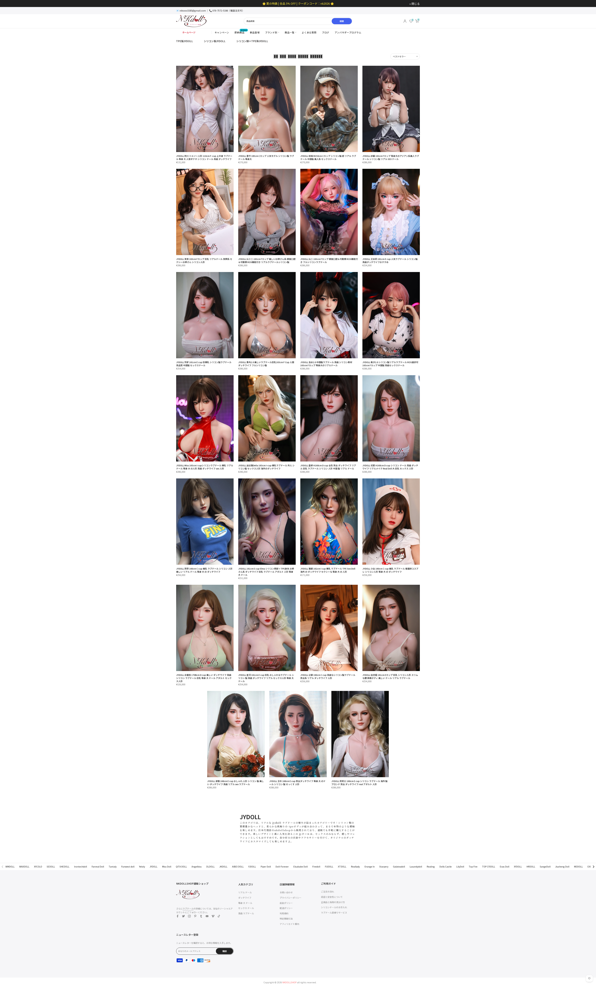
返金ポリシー (286, 902)
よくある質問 (309, 32)
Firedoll (316, 866)
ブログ (325, 32)
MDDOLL (578, 866)
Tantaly (113, 866)
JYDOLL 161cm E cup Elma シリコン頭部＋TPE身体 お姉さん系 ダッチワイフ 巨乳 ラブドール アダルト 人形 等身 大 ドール (266, 571)
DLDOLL (210, 866)
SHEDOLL (64, 866)
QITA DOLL (181, 866)
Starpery (383, 866)
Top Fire (473, 866)
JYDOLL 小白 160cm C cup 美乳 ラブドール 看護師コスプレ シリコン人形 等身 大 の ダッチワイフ (390, 570)
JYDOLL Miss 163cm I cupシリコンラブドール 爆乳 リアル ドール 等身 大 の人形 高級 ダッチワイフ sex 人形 (204, 467)
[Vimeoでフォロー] (213, 916)
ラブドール (188, 908)
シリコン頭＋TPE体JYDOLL (252, 41)
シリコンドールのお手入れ (334, 907)
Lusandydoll (416, 866)
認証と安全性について (332, 896)
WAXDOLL (24, 866)
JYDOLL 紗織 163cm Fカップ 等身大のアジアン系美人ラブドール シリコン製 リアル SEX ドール (390, 157)
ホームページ (188, 32)
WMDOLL (10, 866)
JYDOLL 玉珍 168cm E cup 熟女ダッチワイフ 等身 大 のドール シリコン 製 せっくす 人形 (297, 783)
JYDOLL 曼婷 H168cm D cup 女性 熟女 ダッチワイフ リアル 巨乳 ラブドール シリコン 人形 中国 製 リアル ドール (328, 467)
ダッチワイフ (244, 897)
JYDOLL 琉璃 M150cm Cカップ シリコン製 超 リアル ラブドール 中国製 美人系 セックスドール (328, 157)
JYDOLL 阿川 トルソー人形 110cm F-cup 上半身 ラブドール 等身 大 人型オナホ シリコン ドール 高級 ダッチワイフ (204, 157)
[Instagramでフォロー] (189, 916)
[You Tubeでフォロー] (207, 916)
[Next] (593, 867)
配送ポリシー (286, 908)
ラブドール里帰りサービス (334, 912)
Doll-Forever (282, 866)
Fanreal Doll (98, 866)
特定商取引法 (286, 918)
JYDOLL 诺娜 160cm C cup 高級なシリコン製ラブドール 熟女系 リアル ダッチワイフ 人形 (327, 676)
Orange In (369, 866)
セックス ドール (246, 908)
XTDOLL (342, 866)
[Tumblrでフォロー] (201, 916)
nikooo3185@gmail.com (193, 10)
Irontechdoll (80, 866)
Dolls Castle (445, 866)
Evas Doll (504, 866)
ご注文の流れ (327, 891)
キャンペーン (222, 32)
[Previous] (2, 867)
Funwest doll (127, 866)
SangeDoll (545, 866)
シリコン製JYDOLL (215, 41)
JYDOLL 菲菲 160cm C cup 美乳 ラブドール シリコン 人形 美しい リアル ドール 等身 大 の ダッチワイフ (204, 570)
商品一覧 (289, 32)
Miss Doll (166, 866)
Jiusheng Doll (562, 866)
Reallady (355, 866)
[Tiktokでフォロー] (218, 916)
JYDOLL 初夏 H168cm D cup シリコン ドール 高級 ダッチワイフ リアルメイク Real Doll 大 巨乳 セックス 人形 (390, 467)
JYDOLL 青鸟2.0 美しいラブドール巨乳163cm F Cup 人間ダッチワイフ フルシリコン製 (266, 364)
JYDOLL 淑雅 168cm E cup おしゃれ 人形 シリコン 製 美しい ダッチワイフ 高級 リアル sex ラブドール (235, 783)
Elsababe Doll (300, 866)
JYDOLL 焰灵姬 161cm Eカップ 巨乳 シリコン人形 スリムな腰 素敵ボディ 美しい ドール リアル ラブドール (390, 676)
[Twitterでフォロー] (183, 916)
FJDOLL (252, 866)
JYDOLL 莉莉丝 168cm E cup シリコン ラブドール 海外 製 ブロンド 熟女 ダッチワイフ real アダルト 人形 (359, 783)
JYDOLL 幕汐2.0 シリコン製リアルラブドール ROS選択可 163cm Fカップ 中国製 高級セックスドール (390, 364)
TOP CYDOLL (488, 866)
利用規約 (284, 913)
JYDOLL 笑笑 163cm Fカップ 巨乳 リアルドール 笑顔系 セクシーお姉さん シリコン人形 (204, 260)
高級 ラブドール (246, 913)
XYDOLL (518, 866)
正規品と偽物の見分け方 (333, 902)
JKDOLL (223, 866)
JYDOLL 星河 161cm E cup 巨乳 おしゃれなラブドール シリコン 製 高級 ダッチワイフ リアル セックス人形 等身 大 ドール (266, 678)
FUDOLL (329, 866)
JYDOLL (153, 866)
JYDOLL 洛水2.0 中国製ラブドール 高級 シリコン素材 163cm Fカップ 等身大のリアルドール (326, 364)
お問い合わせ (286, 892)
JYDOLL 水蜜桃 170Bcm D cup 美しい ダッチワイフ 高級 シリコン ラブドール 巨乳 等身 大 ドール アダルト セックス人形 (204, 678)
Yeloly (142, 866)
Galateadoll (399, 866)
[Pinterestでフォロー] (195, 916)
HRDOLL (530, 866)
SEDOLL (51, 866)
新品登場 (255, 32)
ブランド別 (271, 32)
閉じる (182, 3)
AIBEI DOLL (238, 866)
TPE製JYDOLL (184, 41)
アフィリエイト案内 (289, 923)
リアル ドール (245, 892)
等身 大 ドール (245, 902)
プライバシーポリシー (290, 897)
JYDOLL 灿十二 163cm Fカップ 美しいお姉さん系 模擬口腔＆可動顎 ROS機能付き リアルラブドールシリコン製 (267, 260)
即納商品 (241, 32)
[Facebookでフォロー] (177, 916)
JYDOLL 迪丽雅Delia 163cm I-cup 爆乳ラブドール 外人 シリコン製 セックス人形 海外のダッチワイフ (266, 467)
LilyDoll (460, 866)
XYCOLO (38, 866)
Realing (431, 866)
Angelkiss (197, 866)
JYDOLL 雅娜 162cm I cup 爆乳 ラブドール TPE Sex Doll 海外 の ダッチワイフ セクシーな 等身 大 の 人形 (327, 570)
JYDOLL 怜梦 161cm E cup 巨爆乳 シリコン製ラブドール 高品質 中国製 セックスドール (203, 364)
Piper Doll (266, 866)
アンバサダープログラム (348, 32)
